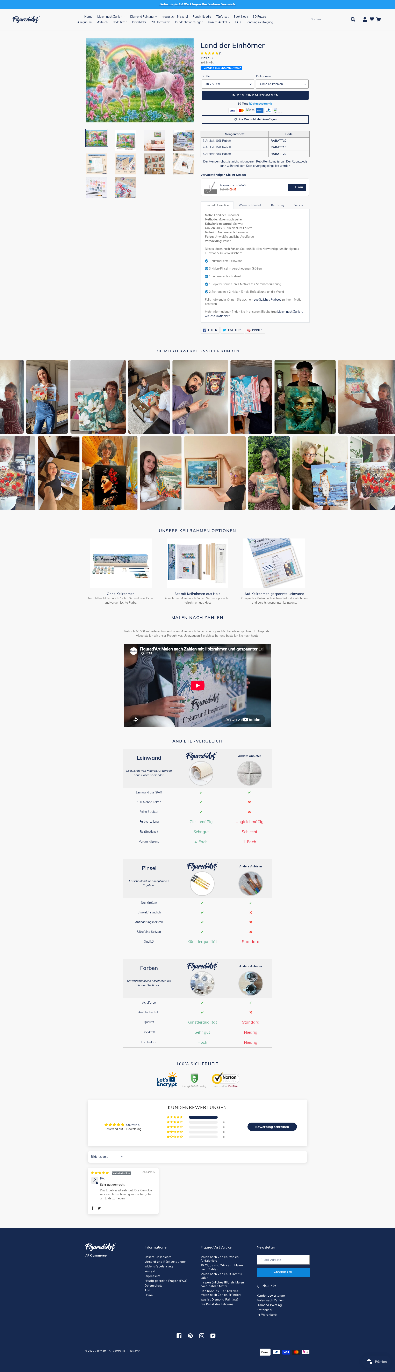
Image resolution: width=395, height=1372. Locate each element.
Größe (206, 76)
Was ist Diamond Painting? (219, 1299)
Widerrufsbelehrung (159, 1266)
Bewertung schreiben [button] (272, 1127)
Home (149, 1295)
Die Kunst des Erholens (217, 1304)
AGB (148, 1290)
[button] (210, 53)
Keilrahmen (263, 76)
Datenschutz (154, 1285)
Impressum (152, 1276)
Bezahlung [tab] (277, 205)
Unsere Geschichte (158, 1257)
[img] (111, 1173)
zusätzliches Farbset (267, 299)
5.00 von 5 (132, 1125)
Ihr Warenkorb (267, 1314)
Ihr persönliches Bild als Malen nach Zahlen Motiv (222, 1284)
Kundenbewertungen (272, 1295)
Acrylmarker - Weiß (233, 185)
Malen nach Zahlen (270, 1300)
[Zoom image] (139, 81)
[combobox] (332, 19)
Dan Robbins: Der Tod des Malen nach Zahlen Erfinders (221, 1292)
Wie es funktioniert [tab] (250, 205)
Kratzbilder (265, 1310)
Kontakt (150, 1271)
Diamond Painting (269, 1305)
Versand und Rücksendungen (166, 1261)
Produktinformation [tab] (217, 205)
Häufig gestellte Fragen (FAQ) (166, 1280)
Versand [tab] (299, 205)
